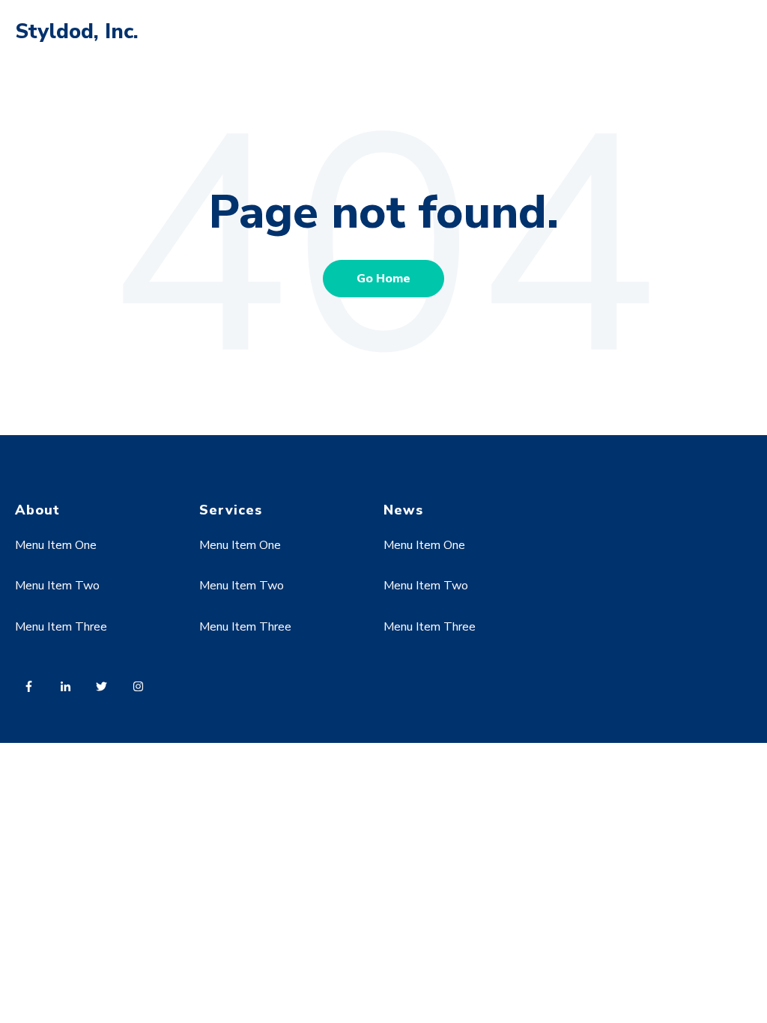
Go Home (383, 278)
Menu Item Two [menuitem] (57, 585)
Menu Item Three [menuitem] (61, 627)
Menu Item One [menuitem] (56, 545)
